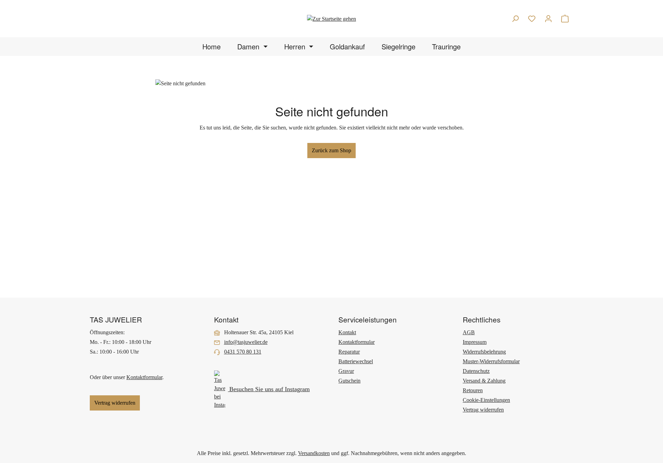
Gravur (346, 371)
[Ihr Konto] (548, 18)
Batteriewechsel (355, 361)
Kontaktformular (144, 377)
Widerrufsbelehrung (484, 352)
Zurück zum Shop (331, 150)
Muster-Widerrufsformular (491, 361)
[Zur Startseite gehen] (331, 18)
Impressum (475, 342)
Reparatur (349, 352)
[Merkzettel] (531, 18)
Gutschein (349, 381)
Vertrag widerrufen (114, 403)
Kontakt (347, 332)
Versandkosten (314, 453)
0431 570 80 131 (242, 352)
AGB (469, 332)
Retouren (473, 390)
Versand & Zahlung (484, 381)
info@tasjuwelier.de (246, 342)
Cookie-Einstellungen (486, 400)
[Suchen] (515, 18)
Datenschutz (476, 371)
